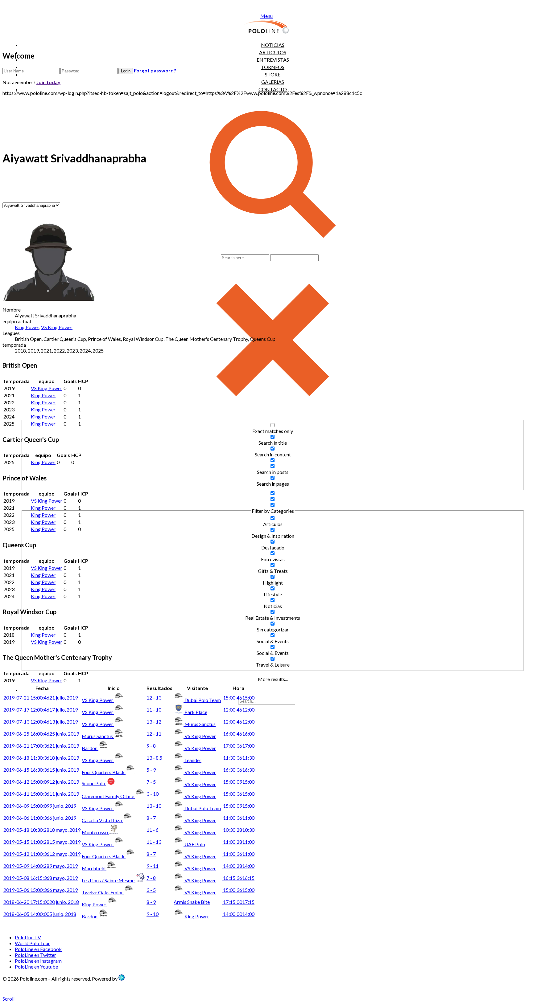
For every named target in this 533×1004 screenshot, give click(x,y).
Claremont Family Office (108, 796)
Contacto (272, 89)
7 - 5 (151, 782)
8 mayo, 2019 (40, 878)
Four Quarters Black (104, 772)
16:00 (238, 734)
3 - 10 (153, 794)
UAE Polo (194, 844)
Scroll (8, 999)
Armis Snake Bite (192, 902)
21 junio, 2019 (41, 746)
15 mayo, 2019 (42, 842)
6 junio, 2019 (39, 818)
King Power (27, 327)
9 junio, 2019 (39, 806)
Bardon (90, 748)
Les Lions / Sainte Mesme (108, 880)
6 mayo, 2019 (40, 890)
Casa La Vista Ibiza (102, 820)
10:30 (238, 830)
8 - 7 (151, 818)
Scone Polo (94, 783)
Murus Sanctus (200, 724)
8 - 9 (151, 902)
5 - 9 (151, 770)
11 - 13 (154, 842)
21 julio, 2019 (40, 697)
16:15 (238, 878)
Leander (192, 760)
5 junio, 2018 (39, 914)
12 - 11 (154, 734)
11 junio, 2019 (41, 794)
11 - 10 (154, 709)
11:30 (238, 758)
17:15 (238, 902)
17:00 (238, 746)
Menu (266, 16)
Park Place (195, 712)
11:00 (238, 818)
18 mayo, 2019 (42, 830)
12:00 (238, 709)
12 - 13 (154, 697)
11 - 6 (153, 830)
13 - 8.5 (154, 758)
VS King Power (56, 327)
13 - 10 (154, 806)
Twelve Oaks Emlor (103, 892)
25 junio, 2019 (41, 734)
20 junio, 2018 (41, 902)
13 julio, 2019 (40, 721)
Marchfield (94, 868)
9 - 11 (153, 866)
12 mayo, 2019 (42, 854)
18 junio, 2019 (41, 758)
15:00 (238, 697)
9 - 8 (151, 746)
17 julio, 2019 (40, 709)
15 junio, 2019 (41, 770)
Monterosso (95, 832)
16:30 (238, 770)
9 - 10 (153, 914)
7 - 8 (151, 878)
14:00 (238, 866)
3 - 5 (151, 890)
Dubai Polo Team (202, 700)
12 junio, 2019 (41, 782)
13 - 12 (154, 721)
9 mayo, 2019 (40, 866)
